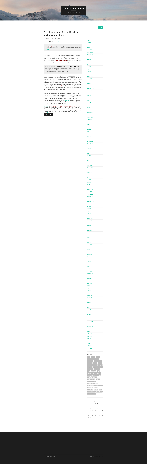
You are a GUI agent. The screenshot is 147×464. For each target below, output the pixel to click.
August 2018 (89, 261)
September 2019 (90, 230)
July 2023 (89, 122)
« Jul (88, 419)
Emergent (100, 365)
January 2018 (89, 276)
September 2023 (90, 117)
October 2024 (90, 85)
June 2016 (89, 312)
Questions (93, 381)
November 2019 (90, 225)
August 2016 (89, 307)
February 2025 (90, 76)
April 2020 (89, 213)
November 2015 (90, 328)
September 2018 (90, 259)
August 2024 (89, 90)
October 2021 (90, 172)
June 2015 (89, 340)
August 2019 (89, 232)
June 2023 (89, 124)
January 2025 (89, 78)
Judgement (57, 41)
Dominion (89, 365)
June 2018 (89, 266)
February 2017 (90, 295)
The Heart (96, 389)
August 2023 (89, 119)
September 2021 (90, 174)
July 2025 (89, 64)
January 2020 (89, 220)
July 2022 (89, 150)
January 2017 (89, 297)
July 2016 (89, 309)
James (89, 371)
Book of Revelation (97, 361)
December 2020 (90, 194)
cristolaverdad (56, 38)
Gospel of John (90, 369)
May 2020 (89, 211)
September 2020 (90, 201)
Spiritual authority (91, 385)
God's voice (100, 367)
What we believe (99, 391)
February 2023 (90, 134)
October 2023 (90, 114)
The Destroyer (90, 389)
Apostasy (98, 356)
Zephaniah (66, 100)
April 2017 (89, 290)
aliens (89, 356)
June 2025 (89, 66)
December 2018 (90, 251)
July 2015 (89, 338)
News (89, 377)
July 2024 (89, 93)
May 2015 (89, 343)
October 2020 (90, 198)
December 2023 (90, 109)
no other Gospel (94, 377)
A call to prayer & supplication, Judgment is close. (61, 34)
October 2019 (90, 227)
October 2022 (90, 143)
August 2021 (89, 177)
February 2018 (90, 273)
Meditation (98, 373)
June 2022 (89, 153)
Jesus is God (93, 371)
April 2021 (89, 186)
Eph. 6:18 (47, 49)
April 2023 (89, 129)
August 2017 (89, 283)
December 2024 (90, 81)
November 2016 (90, 302)
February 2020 (90, 218)
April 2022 (89, 158)
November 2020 (90, 196)
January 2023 (89, 136)
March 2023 (89, 131)
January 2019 (89, 249)
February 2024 (90, 105)
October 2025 (90, 57)
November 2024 (90, 83)
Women (89, 393)
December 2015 (90, 326)
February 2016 (90, 321)
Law (93, 373)
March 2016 (89, 319)
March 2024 (89, 102)
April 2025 (89, 71)
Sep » (102, 419)
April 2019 (89, 242)
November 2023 (90, 112)
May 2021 (89, 184)
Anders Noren (97, 456)
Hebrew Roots (97, 369)
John (98, 371)
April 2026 (89, 42)
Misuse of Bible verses (91, 375)
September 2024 (90, 88)
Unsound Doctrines (91, 391)
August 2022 (89, 148)
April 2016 (89, 316)
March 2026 (89, 44)
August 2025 (89, 61)
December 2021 (90, 167)
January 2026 (89, 49)
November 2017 (90, 278)
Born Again (90, 363)
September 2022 (90, 146)
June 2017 (89, 285)
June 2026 (89, 37)
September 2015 (90, 333)
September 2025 (90, 59)
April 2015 (89, 345)
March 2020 (89, 215)
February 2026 (90, 47)
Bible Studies (96, 358)
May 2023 (89, 126)
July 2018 (89, 263)
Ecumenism (95, 365)
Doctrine (99, 363)
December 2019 (90, 223)
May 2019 (89, 239)
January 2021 (89, 191)
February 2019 (90, 247)
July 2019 (89, 235)
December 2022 (90, 138)
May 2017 (89, 288)
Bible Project (90, 358)
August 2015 (89, 336)
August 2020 (89, 203)
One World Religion (91, 379)
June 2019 (89, 237)
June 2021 (89, 182)
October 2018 (90, 256)
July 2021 (89, 179)
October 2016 (90, 304)
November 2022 (90, 141)
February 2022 (90, 162)
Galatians (94, 367)
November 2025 (90, 54)
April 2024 (89, 100)
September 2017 (90, 280)
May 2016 (89, 314)
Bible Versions (90, 361)
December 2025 (90, 52)
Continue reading (48, 114)
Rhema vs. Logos (90, 383)
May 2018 (89, 268)
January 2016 (89, 324)
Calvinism (95, 363)
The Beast (96, 387)
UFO (100, 389)
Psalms (89, 381)
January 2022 (89, 165)
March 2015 (89, 348)
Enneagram (90, 367)
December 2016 (90, 300)
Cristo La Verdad (73, 8)
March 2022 (89, 160)
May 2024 (89, 97)
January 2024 (89, 107)
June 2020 (89, 208)
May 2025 (89, 69)
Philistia (97, 379)
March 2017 (89, 292)
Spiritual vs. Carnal (99, 385)
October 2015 (90, 331)
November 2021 (90, 170)
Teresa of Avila (90, 387)
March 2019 (89, 244)
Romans (96, 383)
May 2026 (89, 40)
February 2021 (90, 189)
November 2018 (90, 254)
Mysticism (99, 375)
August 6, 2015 (47, 38)
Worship (93, 393)
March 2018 (89, 271)
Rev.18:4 (46, 112)
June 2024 (89, 95)
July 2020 (89, 206)
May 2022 (89, 155)
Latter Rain (89, 373)
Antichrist (93, 356)
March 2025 (89, 73)
